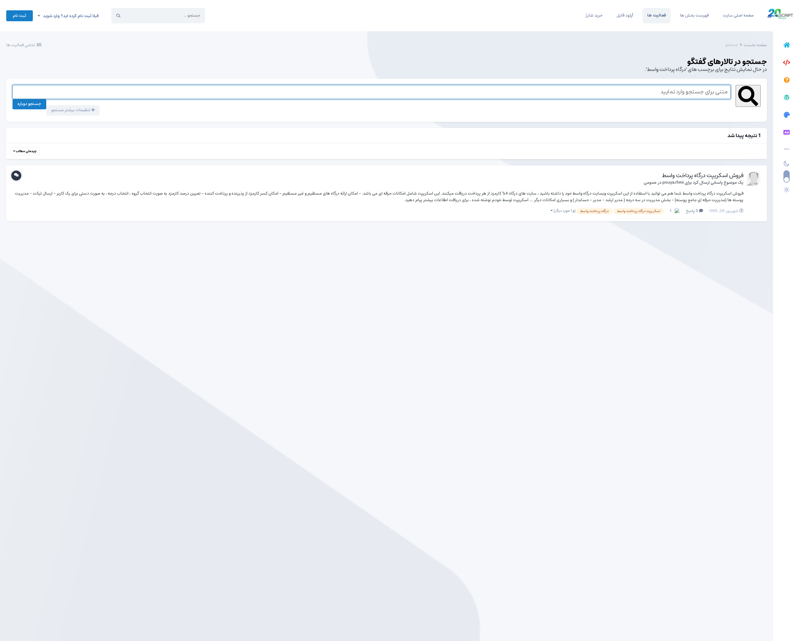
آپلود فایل (625, 15)
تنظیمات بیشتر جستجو (71, 110)
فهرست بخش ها (694, 15)
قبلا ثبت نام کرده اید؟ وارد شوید (69, 16)
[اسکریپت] (786, 63)
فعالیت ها (656, 15)
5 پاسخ (692, 211)
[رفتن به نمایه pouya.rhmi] (754, 179)
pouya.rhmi (673, 182)
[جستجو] (118, 15)
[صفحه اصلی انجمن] (786, 46)
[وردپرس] (786, 98)
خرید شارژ (594, 15)
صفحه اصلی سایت (738, 15)
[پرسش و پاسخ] (786, 81)
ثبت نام (19, 15)
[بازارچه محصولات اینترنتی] (786, 133)
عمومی (650, 182)
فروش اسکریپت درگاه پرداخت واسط (702, 176)
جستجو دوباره (29, 103)
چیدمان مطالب (26, 151)
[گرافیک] (786, 116)
